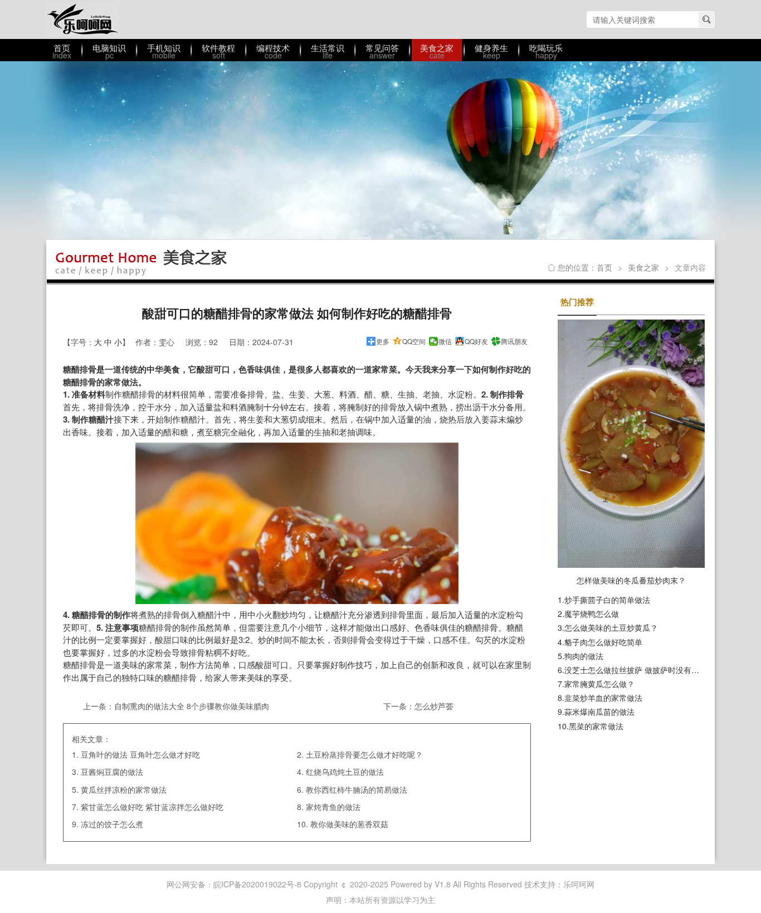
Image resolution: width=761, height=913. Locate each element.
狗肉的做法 (583, 655)
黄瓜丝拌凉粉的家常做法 (124, 789)
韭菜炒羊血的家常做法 (603, 697)
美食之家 (643, 267)
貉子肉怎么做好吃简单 (603, 641)
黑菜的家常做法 (596, 726)
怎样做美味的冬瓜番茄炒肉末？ (631, 580)
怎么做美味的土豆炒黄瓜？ (611, 627)
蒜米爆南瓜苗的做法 (599, 711)
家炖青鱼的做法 (333, 806)
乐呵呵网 (82, 19)
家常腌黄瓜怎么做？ (599, 683)
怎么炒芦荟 (433, 705)
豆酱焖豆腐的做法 (112, 771)
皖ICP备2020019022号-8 (257, 884)
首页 (604, 267)
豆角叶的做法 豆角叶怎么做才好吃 (140, 754)
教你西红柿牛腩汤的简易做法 (356, 789)
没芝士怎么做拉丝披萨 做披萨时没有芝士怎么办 (647, 669)
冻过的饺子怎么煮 (112, 823)
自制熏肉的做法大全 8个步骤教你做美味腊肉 (191, 705)
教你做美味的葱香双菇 (349, 823)
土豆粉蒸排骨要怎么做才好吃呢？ (364, 754)
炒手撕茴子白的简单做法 (607, 599)
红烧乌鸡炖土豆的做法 (345, 771)
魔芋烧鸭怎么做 (591, 613)
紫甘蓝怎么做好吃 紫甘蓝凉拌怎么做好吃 (152, 806)
